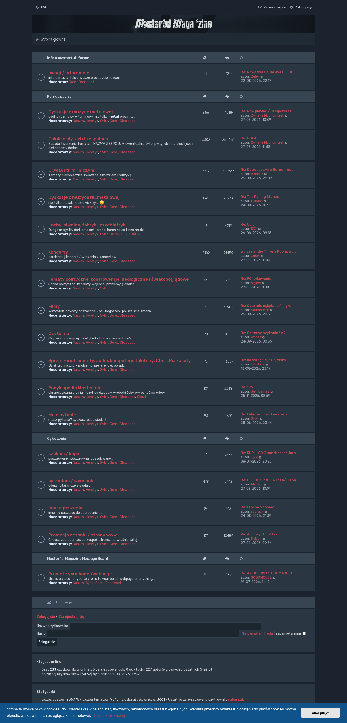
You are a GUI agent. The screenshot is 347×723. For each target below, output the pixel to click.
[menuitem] (41, 7)
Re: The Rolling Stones (260, 197)
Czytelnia (58, 333)
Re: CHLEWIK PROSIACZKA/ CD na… (269, 480)
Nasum (78, 121)
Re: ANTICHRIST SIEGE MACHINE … (269, 573)
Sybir (104, 121)
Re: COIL (248, 224)
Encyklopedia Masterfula (75, 387)
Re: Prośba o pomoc (257, 507)
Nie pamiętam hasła (257, 633)
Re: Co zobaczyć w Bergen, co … (267, 169)
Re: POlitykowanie (256, 278)
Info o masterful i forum (68, 58)
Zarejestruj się (71, 616)
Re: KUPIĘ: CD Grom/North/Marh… (269, 453)
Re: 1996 (248, 387)
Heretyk (92, 121)
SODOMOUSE (261, 577)
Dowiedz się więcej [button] (109, 716)
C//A (254, 457)
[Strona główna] (173, 24)
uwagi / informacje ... (71, 72)
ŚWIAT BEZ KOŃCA (125, 234)
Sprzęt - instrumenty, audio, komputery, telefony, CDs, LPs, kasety (119, 360)
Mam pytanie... (64, 415)
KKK (254, 228)
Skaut (141, 397)
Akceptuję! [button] (320, 713)
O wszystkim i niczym (71, 170)
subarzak (236, 699)
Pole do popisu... (60, 96)
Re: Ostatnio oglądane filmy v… (266, 306)
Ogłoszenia (56, 438)
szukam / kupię (64, 453)
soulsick (257, 511)
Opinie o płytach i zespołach (78, 139)
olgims (256, 283)
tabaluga (258, 364)
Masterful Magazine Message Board (77, 558)
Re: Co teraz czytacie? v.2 (263, 333)
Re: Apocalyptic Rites (259, 534)
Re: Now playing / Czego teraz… (267, 111)
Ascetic (257, 174)
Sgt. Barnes (260, 391)
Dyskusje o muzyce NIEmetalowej (84, 197)
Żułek (255, 76)
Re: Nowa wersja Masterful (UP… (268, 72)
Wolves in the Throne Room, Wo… (268, 251)
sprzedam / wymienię (71, 480)
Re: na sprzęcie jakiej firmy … (265, 360)
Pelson (256, 538)
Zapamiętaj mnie (289, 633)
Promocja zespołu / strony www (82, 535)
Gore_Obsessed (81, 82)
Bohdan (257, 201)
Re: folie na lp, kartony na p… (265, 414)
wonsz (256, 337)
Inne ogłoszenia (65, 507)
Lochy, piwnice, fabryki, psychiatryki (87, 225)
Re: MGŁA (248, 138)
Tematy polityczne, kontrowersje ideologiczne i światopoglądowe (118, 279)
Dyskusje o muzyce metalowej (80, 111)
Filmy (54, 306)
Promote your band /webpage (80, 574)
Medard (256, 484)
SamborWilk (260, 310)
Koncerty (58, 252)
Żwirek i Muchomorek (267, 115)
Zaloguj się (46, 616)
